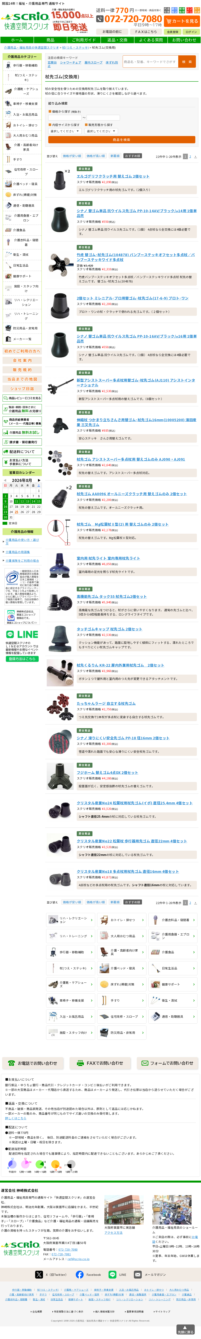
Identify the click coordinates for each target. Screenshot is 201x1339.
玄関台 (52, 62)
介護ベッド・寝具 (89, 1294)
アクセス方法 (113, 1232)
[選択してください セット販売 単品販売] (101, 131)
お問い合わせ (184, 40)
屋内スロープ (94, 62)
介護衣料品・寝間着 (16, 1299)
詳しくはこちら (15, 1118)
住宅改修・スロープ (63, 1294)
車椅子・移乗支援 (104, 1289)
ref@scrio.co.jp (79, 1259)
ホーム (17, 40)
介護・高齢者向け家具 (21, 1294)
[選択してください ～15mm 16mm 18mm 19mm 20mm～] (65, 131)
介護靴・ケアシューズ (76, 1289)
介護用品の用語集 (18, 552)
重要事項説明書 (135, 1311)
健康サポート (75, 1299)
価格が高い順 (96, 156)
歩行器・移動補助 (22, 1289)
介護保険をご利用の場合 (22, 560)
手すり (43, 1294)
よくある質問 (151, 40)
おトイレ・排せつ (154, 1289)
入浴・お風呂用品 (129, 1289)
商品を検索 (122, 139)
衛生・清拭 (39, 1299)
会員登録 (172, 32)
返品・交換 (117, 40)
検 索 (187, 61)
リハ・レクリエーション (129, 1299)
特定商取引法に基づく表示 (68, 1311)
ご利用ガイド (84, 40)
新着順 (115, 156)
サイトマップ (162, 1311)
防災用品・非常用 (186, 1299)
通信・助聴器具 (137, 1294)
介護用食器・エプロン (164, 1294)
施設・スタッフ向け (100, 1299)
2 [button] (190, 156)
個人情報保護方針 (105, 1311)
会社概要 (37, 1311)
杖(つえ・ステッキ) (75, 47)
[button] (195, 157)
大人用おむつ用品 (179, 1289)
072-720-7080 (68, 1249)
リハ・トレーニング (160, 1299)
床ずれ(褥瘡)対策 (114, 1294)
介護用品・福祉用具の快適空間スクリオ (31, 47)
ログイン (191, 32)
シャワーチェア (70, 62)
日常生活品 (57, 1299)
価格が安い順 (72, 156)
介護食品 (187, 1294)
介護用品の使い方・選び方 (22, 541)
